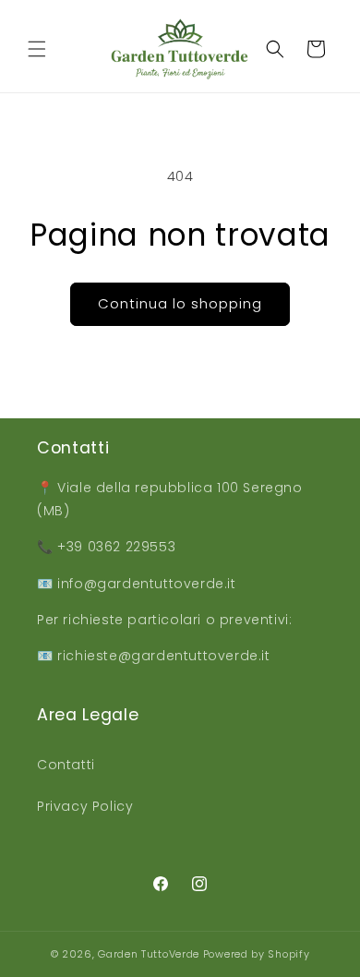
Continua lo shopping (180, 303)
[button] (37, 49)
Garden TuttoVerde (148, 954)
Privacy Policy (85, 806)
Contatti (66, 764)
